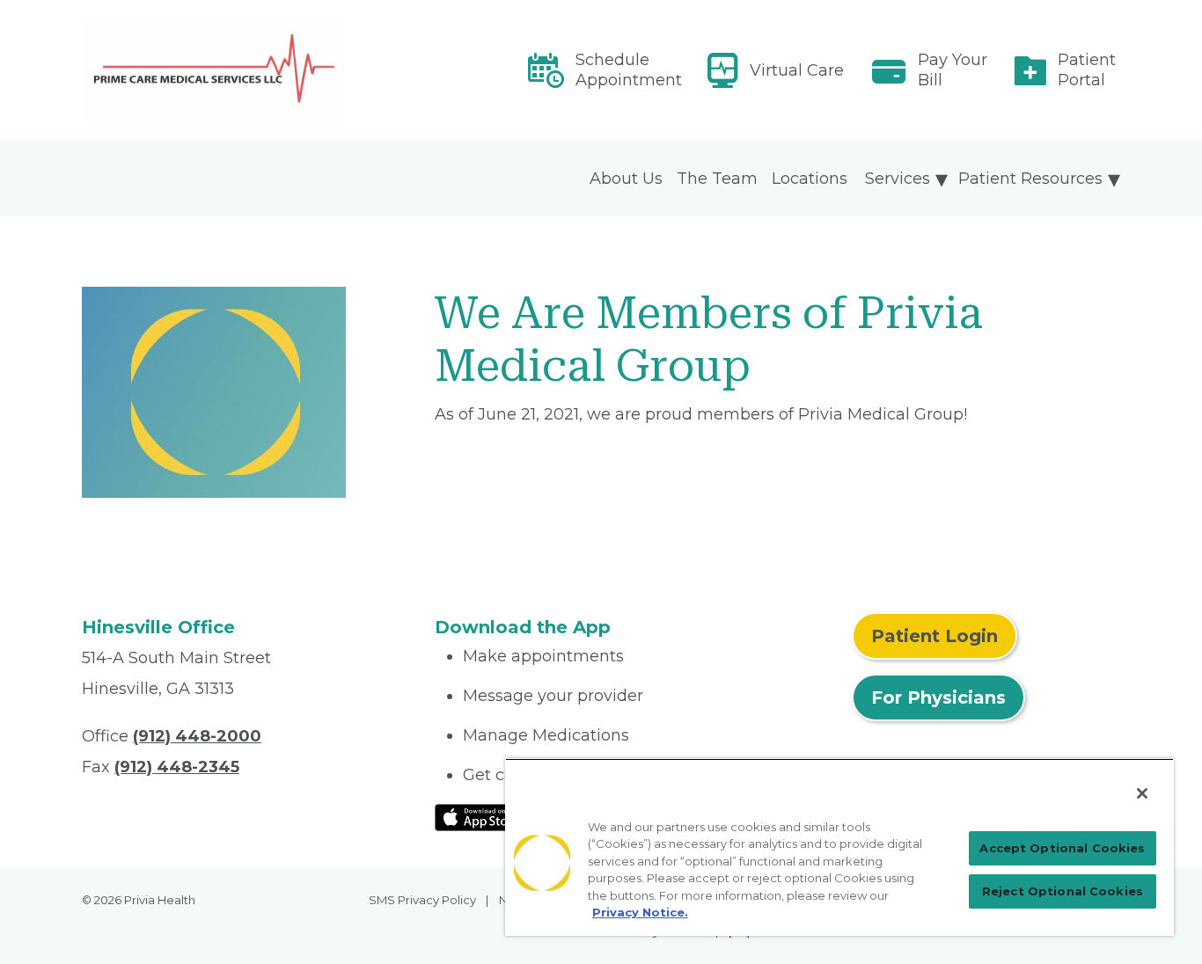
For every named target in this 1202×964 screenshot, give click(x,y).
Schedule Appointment (628, 70)
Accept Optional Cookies (1062, 848)
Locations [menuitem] (809, 178)
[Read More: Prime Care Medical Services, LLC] (248, 70)
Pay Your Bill (952, 70)
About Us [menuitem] (626, 178)
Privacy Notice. (640, 912)
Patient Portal (1087, 70)
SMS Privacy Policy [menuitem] (422, 900)
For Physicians (938, 697)
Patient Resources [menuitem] (1030, 178)
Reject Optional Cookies (1062, 891)
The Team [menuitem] (717, 178)
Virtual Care (797, 70)
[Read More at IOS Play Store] (481, 816)
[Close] (1142, 793)
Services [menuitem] (897, 178)
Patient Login (934, 635)
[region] (839, 847)
